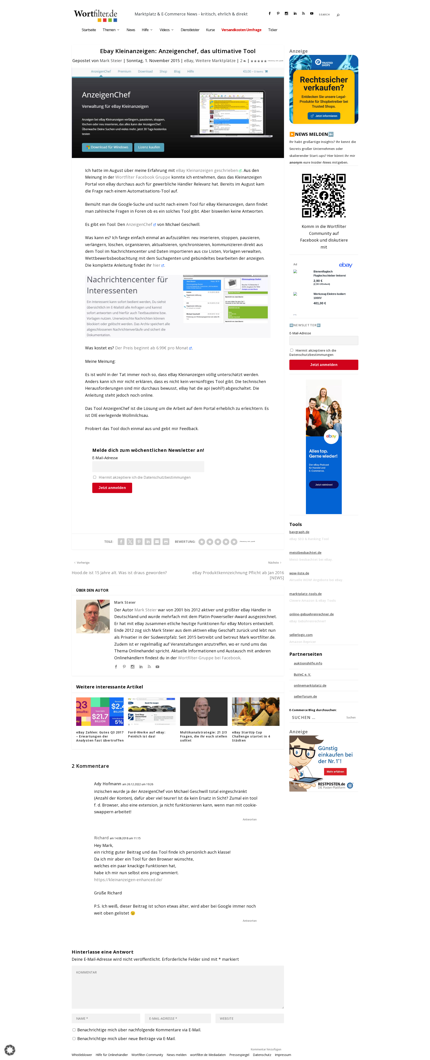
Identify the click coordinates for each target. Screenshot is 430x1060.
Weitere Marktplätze (216, 60)
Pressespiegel (239, 1055)
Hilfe (145, 30)
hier (157, 265)
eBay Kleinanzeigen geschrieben (207, 170)
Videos (165, 30)
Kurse (210, 30)
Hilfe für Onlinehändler (112, 1055)
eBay (188, 60)
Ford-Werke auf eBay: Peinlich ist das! (146, 734)
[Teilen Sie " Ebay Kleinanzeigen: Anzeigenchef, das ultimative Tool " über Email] (157, 541)
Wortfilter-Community (147, 1055)
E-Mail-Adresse (105, 457)
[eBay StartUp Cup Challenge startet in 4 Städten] (256, 711)
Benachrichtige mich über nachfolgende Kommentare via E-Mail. (139, 1029)
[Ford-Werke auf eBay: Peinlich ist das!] (152, 711)
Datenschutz (262, 1055)
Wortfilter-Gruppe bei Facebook (209, 657)
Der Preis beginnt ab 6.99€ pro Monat (152, 347)
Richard (101, 837)
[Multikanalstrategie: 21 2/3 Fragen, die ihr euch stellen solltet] (204, 711)
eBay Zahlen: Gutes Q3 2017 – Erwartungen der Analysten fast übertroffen (100, 736)
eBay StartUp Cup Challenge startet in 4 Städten (251, 736)
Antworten (250, 819)
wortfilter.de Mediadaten (208, 1055)
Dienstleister (190, 30)
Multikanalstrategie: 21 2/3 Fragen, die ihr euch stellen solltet (203, 736)
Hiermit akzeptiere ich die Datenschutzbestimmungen (145, 477)
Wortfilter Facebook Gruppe (142, 177)
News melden (177, 1055)
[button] (10, 1050)
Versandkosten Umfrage (241, 30)
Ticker (272, 30)
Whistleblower (82, 1055)
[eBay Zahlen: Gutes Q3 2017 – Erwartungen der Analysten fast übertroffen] (100, 711)
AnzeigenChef (139, 224)
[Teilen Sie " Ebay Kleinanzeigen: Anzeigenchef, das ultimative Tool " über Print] (165, 541)
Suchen (351, 717)
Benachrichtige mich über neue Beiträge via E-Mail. (126, 1038)
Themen (109, 30)
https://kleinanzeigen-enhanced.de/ (128, 879)
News (131, 30)
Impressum (283, 1055)
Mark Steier (111, 60)
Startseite (89, 30)
